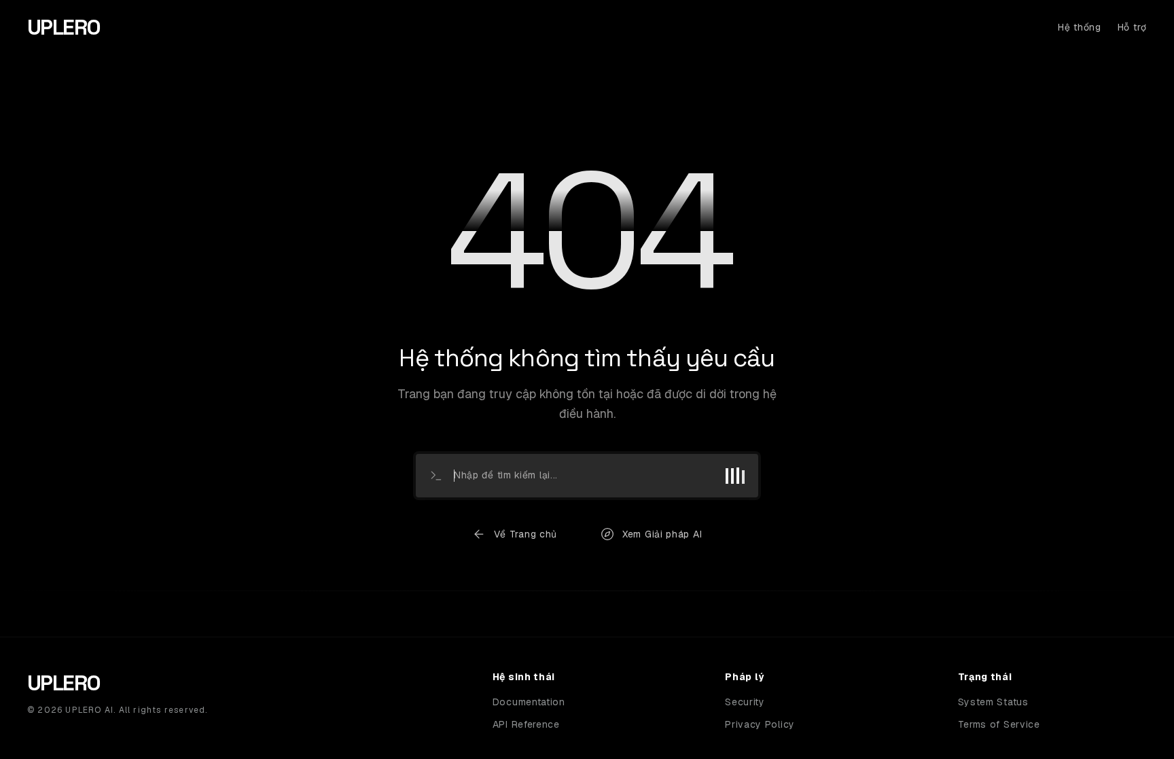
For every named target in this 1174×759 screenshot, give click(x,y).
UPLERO (63, 27)
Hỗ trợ (1132, 27)
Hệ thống (1079, 27)
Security (745, 702)
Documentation (529, 702)
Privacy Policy (760, 724)
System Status (993, 702)
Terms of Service (999, 724)
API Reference (526, 724)
